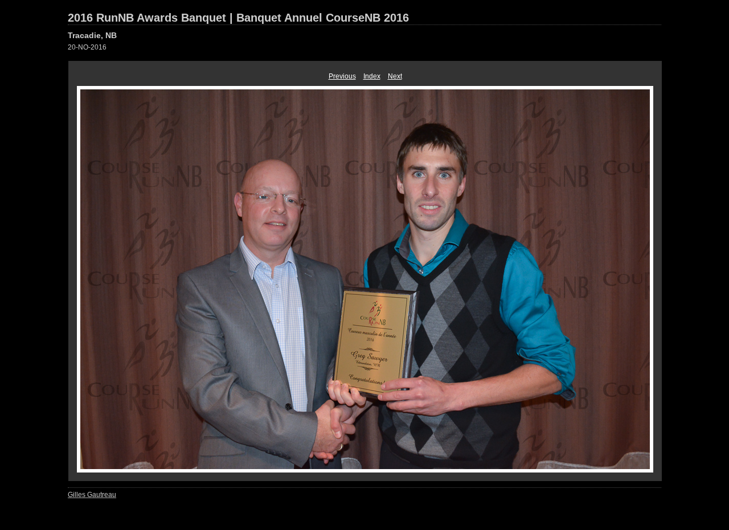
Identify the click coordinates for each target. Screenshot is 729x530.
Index (371, 76)
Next (395, 76)
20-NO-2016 (87, 47)
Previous (342, 76)
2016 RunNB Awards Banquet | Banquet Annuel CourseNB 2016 (238, 17)
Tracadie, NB (92, 35)
